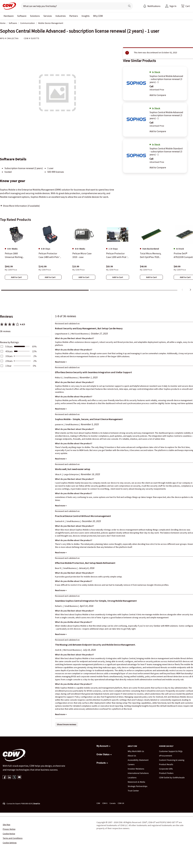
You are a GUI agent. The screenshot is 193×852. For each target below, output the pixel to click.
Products (101, 762)
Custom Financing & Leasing (171, 760)
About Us (132, 755)
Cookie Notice (9, 833)
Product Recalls (166, 764)
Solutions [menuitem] (35, 15)
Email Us (36, 803)
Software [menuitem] (21, 15)
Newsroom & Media (136, 782)
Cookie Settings (10, 842)
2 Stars (9, 360)
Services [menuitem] (47, 15)
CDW (98, 803)
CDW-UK (121, 803)
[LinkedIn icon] (9, 777)
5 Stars (9, 346)
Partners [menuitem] (73, 15)
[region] (96, 258)
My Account (102, 745)
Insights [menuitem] (86, 15)
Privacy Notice (9, 829)
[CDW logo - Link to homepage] (8, 6)
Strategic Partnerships (137, 786)
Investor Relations (136, 768)
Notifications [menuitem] (153, 6)
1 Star (8, 365)
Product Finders (166, 773)
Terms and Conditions (12, 838)
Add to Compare (158, 95)
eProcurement (165, 755)
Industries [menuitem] (60, 15)
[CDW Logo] (8, 6)
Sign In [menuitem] (172, 6)
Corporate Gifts (166, 768)
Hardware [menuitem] (9, 15)
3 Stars (9, 356)
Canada (112, 803)
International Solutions (138, 773)
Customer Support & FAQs (170, 751)
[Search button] (129, 6)
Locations (132, 777)
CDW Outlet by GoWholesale (172, 777)
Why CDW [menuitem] (98, 15)
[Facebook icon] (4, 777)
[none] (8, 15)
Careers (131, 764)
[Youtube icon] (19, 777)
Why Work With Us (136, 751)
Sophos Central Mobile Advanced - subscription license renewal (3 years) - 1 (166, 79)
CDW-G (104, 803)
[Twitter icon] (14, 777)
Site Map (6, 824)
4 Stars (9, 351)
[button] (185, 6)
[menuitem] (144, 6)
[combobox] (72, 6)
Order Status (103, 754)
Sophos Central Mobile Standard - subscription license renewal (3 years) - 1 (166, 151)
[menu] (151, 6)
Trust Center (133, 790)
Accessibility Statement (138, 760)
